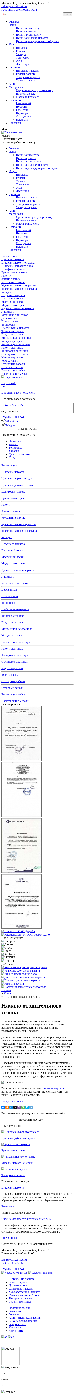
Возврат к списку (12, 1101)
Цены (12, 24)
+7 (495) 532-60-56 (12, 405)
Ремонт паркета (25, 73)
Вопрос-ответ (17, 1324)
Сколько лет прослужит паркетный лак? (26, 1218)
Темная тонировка (12, 331)
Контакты (15, 122)
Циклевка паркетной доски (18, 262)
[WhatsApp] (23, 1107)
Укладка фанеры (11, 341)
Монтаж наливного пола (16, 337)
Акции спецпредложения (24, 1317)
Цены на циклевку (27, 28)
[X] (15, 1107)
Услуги (13, 44)
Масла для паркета (27, 96)
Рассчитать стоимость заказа (19, 9)
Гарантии (22, 109)
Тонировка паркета (28, 77)
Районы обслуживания (23, 1320)
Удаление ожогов (19, 454)
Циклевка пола (18, 1285)
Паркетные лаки (26, 93)
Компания (15, 100)
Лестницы (22, 64)
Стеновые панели (12, 367)
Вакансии (22, 119)
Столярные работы (13, 363)
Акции (13, 83)
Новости (21, 106)
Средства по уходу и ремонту (34, 90)
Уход (19, 60)
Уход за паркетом (12, 357)
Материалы (16, 87)
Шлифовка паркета (13, 269)
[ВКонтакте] (3, 1107)
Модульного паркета (14, 305)
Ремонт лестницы (12, 347)
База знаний (23, 103)
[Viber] (19, 1107)
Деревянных (9, 318)
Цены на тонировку (28, 34)
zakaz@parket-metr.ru (14, 6)
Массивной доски (12, 301)
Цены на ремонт (26, 31)
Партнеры (22, 113)
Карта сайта (16, 1330)
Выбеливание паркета (15, 327)
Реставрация (9, 256)
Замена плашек (10, 278)
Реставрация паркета (22, 1278)
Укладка (21, 54)
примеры (14, 67)
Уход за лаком (9, 360)
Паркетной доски (12, 298)
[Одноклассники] (7, 1107)
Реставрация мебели (14, 370)
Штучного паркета (13, 295)
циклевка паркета (53, 1088)
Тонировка (22, 57)
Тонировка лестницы (14, 350)
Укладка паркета (26, 80)
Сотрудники (23, 116)
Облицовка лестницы (14, 354)
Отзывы (14, 21)
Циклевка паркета (27, 70)
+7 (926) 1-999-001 (12, 417)
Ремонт (20, 51)
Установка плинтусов (14, 314)
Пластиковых (9, 321)
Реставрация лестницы (15, 344)
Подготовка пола (12, 334)
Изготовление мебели (15, 373)
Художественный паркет (24, 1291)
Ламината (7, 311)
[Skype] (27, 1107)
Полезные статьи (19, 1307)
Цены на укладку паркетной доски (37, 41)
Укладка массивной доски (25, 1295)
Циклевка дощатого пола (17, 265)
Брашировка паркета (14, 272)
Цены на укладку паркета (32, 37)
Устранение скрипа (13, 282)
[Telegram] (31, 1107)
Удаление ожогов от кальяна (19, 288)
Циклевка (22, 47)
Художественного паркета (17, 308)
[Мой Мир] (11, 1107)
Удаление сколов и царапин (18, 285)
